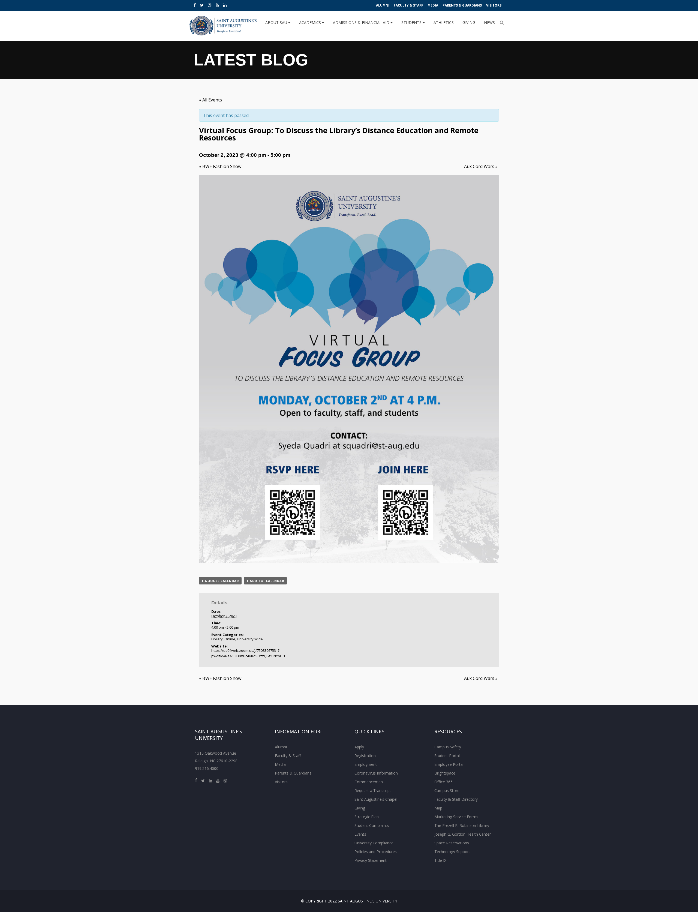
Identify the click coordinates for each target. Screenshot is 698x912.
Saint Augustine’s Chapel (375, 799)
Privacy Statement (370, 860)
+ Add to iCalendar (265, 581)
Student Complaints (371, 825)
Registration (365, 755)
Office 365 (443, 781)
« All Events (210, 100)
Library (217, 639)
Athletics (444, 22)
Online (229, 639)
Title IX (440, 860)
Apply (359, 746)
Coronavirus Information (376, 773)
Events (360, 834)
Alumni (382, 5)
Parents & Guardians (462, 5)
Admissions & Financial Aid (361, 22)
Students (412, 22)
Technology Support (452, 851)
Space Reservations (451, 842)
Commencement (369, 781)
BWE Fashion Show (220, 166)
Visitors (493, 5)
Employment (365, 764)
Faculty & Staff (408, 5)
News (489, 22)
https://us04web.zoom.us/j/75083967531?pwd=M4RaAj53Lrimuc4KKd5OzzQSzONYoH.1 (248, 653)
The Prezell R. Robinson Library (461, 825)
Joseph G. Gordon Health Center (462, 834)
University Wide (250, 639)
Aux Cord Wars (481, 166)
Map (438, 808)
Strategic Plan (366, 816)
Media (433, 5)
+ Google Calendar (220, 581)
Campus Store (446, 790)
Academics (310, 22)
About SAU (276, 22)
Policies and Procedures (375, 851)
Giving (468, 22)
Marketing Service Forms (456, 816)
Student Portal (447, 755)
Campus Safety (447, 746)
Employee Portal (449, 764)
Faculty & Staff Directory (456, 799)
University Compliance (373, 842)
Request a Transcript (372, 790)
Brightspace (444, 773)
